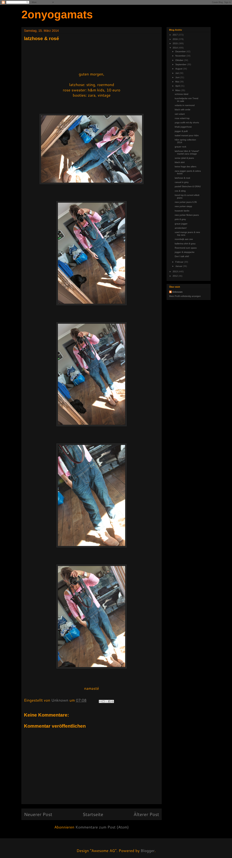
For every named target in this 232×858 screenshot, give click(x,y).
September (181, 64)
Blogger (148, 850)
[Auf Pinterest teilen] (112, 701)
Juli (177, 73)
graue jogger (181, 223)
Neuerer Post (38, 814)
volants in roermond (185, 105)
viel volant (180, 114)
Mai (177, 81)
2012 (175, 276)
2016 (175, 39)
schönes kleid (181, 94)
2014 (175, 47)
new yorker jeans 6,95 (186, 202)
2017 (175, 34)
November (180, 55)
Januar (179, 266)
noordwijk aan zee (184, 239)
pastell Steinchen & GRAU (188, 186)
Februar (179, 262)
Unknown (177, 292)
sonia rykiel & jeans (184, 158)
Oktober (179, 60)
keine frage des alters (185, 166)
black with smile (182, 109)
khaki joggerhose (183, 126)
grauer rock (180, 146)
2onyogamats (57, 14)
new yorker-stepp (183, 206)
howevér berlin (182, 210)
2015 (175, 43)
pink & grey (180, 219)
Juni (177, 77)
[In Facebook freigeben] (109, 701)
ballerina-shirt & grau (185, 243)
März (178, 90)
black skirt (180, 162)
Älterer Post (146, 814)
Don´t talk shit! (182, 256)
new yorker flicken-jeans (187, 215)
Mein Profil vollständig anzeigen (185, 296)
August (179, 68)
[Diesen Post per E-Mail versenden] (100, 701)
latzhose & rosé (182, 178)
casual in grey (182, 182)
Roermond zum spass (186, 248)
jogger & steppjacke (184, 252)
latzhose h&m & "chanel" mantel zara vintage (187, 152)
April (177, 86)
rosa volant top (182, 118)
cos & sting (180, 191)
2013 (175, 271)
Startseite (93, 814)
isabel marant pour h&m (187, 135)
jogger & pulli (181, 131)
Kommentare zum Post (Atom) (102, 827)
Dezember (180, 51)
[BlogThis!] (103, 701)
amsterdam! (181, 228)
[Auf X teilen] (106, 701)
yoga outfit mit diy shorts (187, 122)
